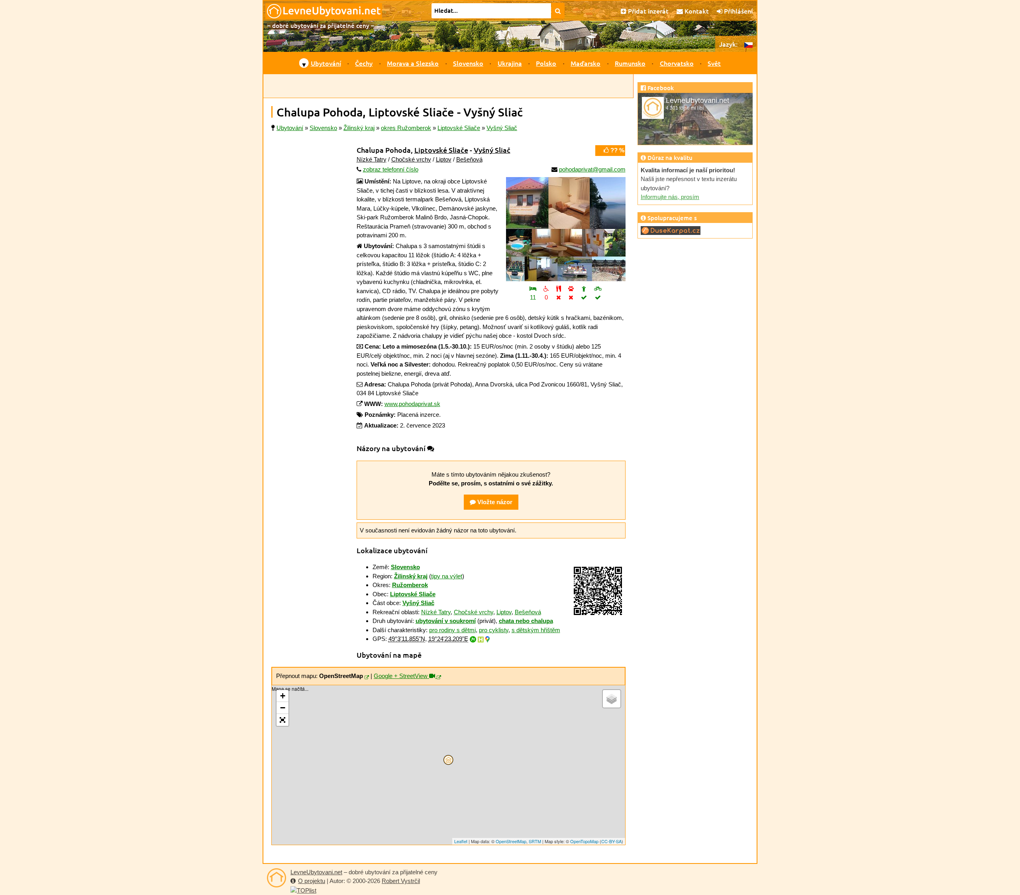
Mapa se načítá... (447, 765)
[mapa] (367, 677)
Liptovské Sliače (441, 149)
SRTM (535, 841)
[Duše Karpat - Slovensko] (670, 230)
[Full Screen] (282, 720)
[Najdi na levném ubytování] (558, 11)
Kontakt (696, 10)
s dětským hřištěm (536, 630)
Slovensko (468, 63)
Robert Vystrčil (401, 880)
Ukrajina (510, 63)
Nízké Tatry (371, 159)
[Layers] (611, 699)
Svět (714, 63)
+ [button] (282, 696)
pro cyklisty (493, 630)
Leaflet (460, 841)
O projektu (311, 880)
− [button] (282, 708)
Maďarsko (585, 63)
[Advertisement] (448, 86)
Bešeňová (469, 159)
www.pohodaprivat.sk (412, 403)
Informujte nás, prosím (670, 196)
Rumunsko (630, 63)
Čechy (364, 63)
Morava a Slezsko (413, 63)
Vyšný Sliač (492, 149)
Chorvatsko (677, 63)
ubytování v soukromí (446, 620)
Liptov (443, 159)
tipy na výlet (446, 576)
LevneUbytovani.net (316, 872)
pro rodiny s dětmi (452, 630)
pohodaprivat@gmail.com (592, 169)
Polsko (546, 63)
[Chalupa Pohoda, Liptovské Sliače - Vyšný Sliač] (566, 229)
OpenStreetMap (511, 841)
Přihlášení (737, 10)
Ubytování (326, 63)
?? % (616, 150)
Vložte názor (494, 502)
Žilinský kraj (411, 576)
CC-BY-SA (611, 841)
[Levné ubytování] (276, 878)
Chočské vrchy (411, 159)
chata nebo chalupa (526, 620)
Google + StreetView (401, 675)
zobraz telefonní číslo (390, 169)
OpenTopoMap (584, 841)
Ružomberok (410, 585)
